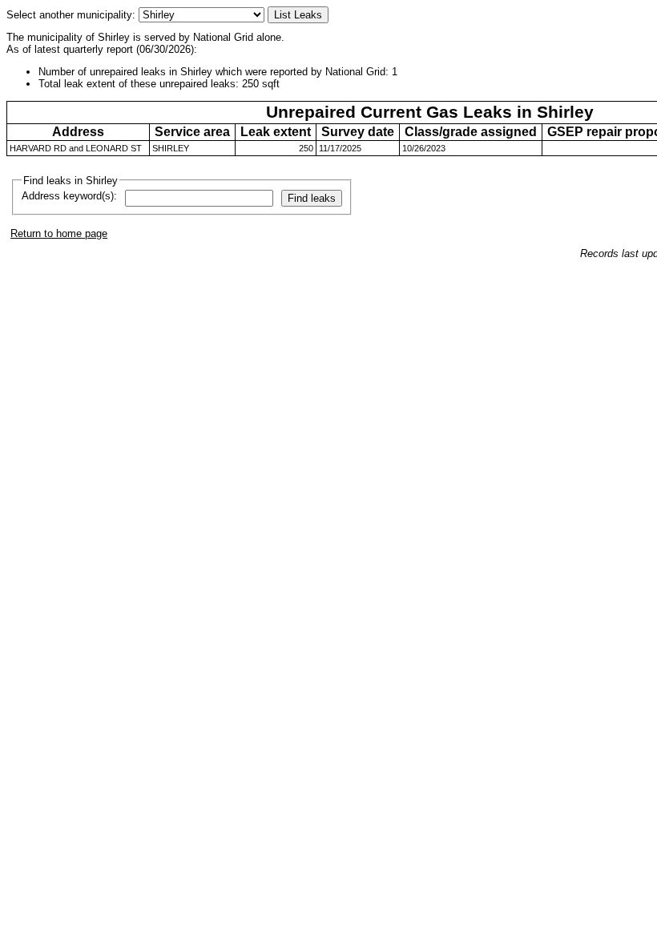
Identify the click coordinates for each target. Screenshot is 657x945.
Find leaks (312, 198)
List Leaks (298, 15)
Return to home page (58, 233)
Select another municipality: (72, 15)
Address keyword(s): (69, 196)
